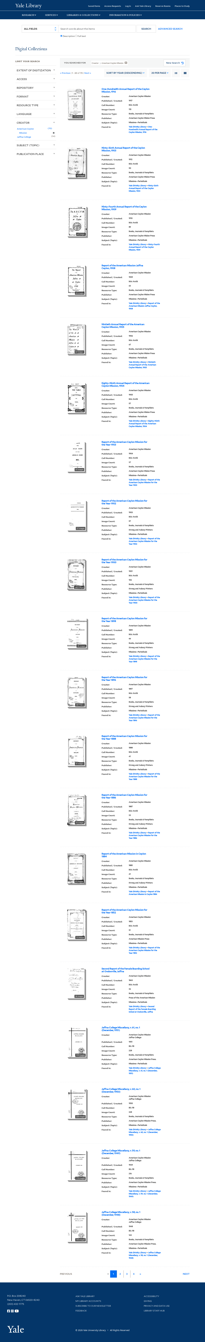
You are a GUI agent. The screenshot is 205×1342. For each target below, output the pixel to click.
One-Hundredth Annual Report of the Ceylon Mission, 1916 (125, 90)
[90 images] (76, 162)
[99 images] (77, 633)
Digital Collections (31, 49)
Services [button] (50, 15)
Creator (23, 122)
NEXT (186, 1273)
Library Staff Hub (154, 1311)
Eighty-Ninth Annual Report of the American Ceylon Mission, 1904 (125, 384)
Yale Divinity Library (137, 127)
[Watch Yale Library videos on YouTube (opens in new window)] (17, 1311)
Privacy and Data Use (157, 1306)
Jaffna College (24, 136)
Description (69, 36)
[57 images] (76, 397)
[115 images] (75, 103)
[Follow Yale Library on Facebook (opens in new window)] (8, 1311)
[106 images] (76, 574)
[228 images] (76, 1042)
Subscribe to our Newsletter (93, 1306)
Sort (124, 72)
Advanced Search (170, 28)
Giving (148, 1301)
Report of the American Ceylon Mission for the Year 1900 (124, 561)
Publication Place (30, 154)
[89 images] (76, 221)
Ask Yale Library (143, 6)
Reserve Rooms (162, 6)
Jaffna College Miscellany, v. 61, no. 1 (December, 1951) (121, 1029)
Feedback (81, 1311)
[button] (146, 29)
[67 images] (76, 338)
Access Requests (112, 6)
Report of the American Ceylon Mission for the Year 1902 (124, 502)
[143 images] (76, 1226)
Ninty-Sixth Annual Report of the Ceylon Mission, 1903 (123, 149)
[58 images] (76, 691)
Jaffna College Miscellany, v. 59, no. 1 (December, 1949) (121, 1152)
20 (158, 72)
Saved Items (94, 6)
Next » (87, 72)
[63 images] (76, 280)
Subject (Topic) (28, 145)
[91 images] (76, 924)
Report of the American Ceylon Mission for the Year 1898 (124, 620)
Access (22, 79)
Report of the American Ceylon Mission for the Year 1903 (124, 443)
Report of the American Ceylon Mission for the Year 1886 (124, 796)
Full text (82, 36)
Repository (25, 88)
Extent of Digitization (34, 70)
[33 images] (76, 809)
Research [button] (28, 15)
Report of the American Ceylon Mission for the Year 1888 (124, 737)
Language (24, 114)
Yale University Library (28, 5)
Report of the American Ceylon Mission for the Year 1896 (124, 678)
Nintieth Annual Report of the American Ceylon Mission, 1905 (123, 325)
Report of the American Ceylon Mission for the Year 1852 (124, 911)
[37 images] (76, 456)
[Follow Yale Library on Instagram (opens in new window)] (12, 1311)
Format (23, 96)
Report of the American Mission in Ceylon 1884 (124, 855)
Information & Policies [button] (124, 15)
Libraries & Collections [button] (82, 15)
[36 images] (76, 983)
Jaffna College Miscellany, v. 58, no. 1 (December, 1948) (121, 1213)
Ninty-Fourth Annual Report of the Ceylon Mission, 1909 (124, 208)
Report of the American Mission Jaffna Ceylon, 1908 (122, 267)
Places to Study (182, 6)
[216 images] (76, 1165)
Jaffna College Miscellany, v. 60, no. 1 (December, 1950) (121, 1090)
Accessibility (151, 1296)
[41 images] (76, 750)
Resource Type (27, 105)
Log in (128, 6)
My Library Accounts (88, 1301)
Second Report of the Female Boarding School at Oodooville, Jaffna (125, 970)
